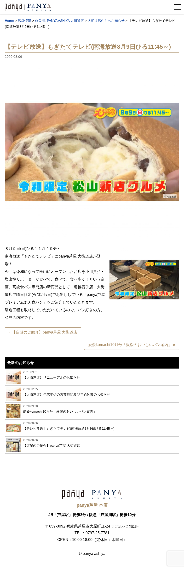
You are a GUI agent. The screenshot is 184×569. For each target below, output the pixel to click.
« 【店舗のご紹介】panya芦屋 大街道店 (43, 332)
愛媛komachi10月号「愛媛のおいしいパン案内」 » (131, 345)
